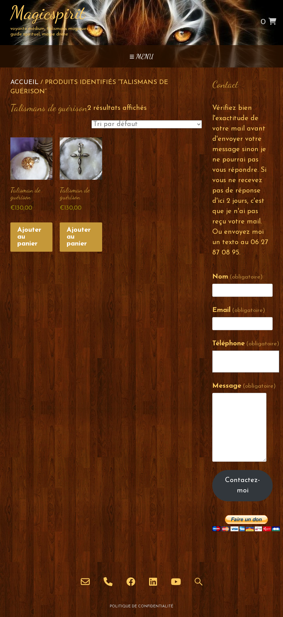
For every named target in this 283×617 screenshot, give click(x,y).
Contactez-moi (242, 485)
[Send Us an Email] (85, 581)
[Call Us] (108, 581)
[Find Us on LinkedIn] (153, 581)
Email (238, 310)
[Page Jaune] (199, 581)
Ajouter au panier (29, 237)
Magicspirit (47, 12)
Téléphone (245, 343)
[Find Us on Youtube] (176, 581)
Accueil (24, 82)
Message (244, 386)
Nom (237, 276)
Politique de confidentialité (141, 606)
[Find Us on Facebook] (130, 581)
